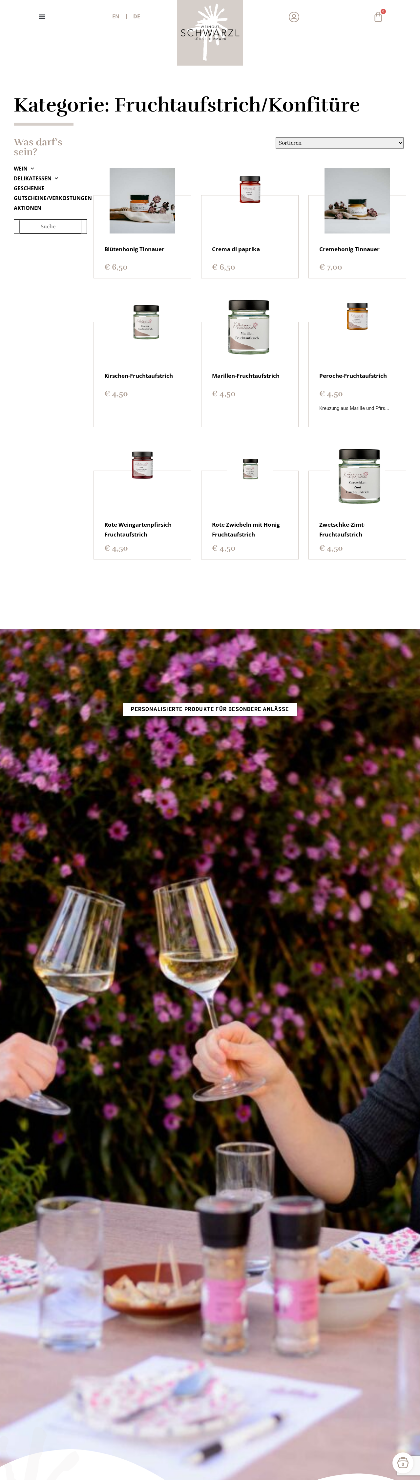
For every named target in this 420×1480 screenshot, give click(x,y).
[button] (42, 16)
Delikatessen (33, 178)
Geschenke (29, 188)
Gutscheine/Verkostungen (50, 198)
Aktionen (27, 208)
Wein (21, 168)
